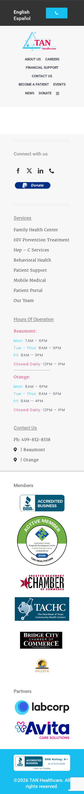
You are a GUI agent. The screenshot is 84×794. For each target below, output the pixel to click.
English (22, 12)
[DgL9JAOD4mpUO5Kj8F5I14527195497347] (42, 599)
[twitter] (29, 170)
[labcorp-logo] (42, 702)
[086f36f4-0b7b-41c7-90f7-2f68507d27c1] (42, 516)
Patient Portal (28, 290)
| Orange (29, 459)
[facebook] (18, 170)
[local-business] (42, 630)
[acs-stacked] (42, 724)
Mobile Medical (30, 280)
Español (22, 18)
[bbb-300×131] (42, 497)
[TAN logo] (39, 34)
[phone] (51, 170)
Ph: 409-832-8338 (32, 439)
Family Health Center (36, 229)
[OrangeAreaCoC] (42, 660)
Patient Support (30, 270)
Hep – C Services (31, 250)
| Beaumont (32, 449)
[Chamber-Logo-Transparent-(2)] (42, 577)
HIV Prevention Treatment (41, 239)
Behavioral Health (32, 260)
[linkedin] (40, 170)
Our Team (24, 300)
